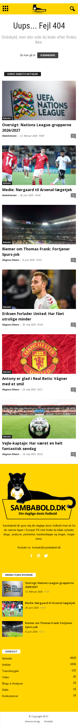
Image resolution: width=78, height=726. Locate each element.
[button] (71, 9)
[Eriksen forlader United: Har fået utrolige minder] (39, 289)
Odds (5, 689)
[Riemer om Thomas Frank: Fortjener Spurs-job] (39, 224)
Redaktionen (9, 135)
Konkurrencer (10, 696)
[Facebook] (31, 555)
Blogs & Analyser (12, 683)
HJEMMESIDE (47, 55)
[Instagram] (38, 555)
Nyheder (7, 118)
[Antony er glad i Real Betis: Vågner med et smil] (39, 354)
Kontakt (48, 721)
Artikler (6, 664)
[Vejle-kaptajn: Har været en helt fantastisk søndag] (39, 419)
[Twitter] (46, 555)
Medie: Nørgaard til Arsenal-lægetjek (37, 189)
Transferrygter (10, 671)
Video (5, 677)
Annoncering (32, 721)
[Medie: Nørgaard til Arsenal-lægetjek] (39, 165)
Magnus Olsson (10, 259)
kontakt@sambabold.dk (46, 547)
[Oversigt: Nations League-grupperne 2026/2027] (39, 100)
